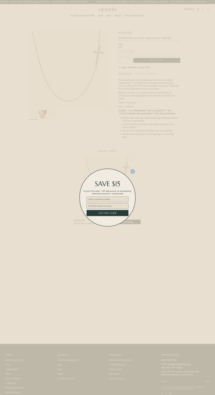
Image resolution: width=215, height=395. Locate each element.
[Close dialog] (133, 171)
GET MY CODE (108, 213)
